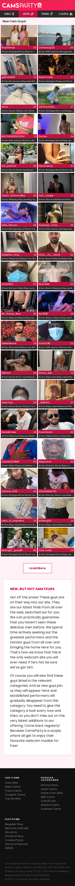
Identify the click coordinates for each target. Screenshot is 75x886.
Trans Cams (13, 790)
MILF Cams (48, 797)
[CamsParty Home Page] (22, 5)
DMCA (9, 848)
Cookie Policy (14, 840)
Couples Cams (15, 794)
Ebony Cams (49, 785)
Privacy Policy (14, 836)
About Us (11, 832)
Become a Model (16, 828)
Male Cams (12, 786)
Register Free (14, 824)
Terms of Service (16, 844)
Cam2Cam (48, 801)
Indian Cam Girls (52, 793)
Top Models (13, 798)
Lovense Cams (51, 808)
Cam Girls (11, 782)
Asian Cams (49, 789)
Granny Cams (50, 804)
